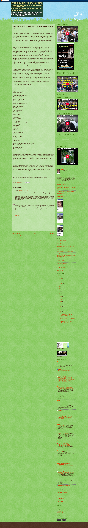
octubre (60, 281)
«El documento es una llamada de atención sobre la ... (67, 316)
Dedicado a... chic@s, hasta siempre (63, 458)
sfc (23, 184)
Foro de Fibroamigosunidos (61, 244)
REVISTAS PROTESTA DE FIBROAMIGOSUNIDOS (65, 189)
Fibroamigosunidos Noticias (62, 440)
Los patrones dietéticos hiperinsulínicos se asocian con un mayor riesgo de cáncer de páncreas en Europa (66, 362)
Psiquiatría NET (60, 369)
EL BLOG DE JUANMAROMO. (63, 492)
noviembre (60, 280)
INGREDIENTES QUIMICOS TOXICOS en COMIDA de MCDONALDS (66, 322)
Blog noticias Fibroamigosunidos (62, 263)
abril (59, 291)
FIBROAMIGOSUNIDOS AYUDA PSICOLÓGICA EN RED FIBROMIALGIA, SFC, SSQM (66, 256)
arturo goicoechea (61, 393)
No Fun (59, 400)
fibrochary (58, 249)
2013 (59, 275)
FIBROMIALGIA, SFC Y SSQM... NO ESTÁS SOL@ (65, 246)
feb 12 (61, 309)
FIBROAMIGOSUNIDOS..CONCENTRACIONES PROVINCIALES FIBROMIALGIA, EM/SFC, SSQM (65, 251)
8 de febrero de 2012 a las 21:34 (24, 204)
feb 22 (61, 304)
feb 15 (61, 307)
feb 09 (61, 311)
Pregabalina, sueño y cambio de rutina (63, 411)
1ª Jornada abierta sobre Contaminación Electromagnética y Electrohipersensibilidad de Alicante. (66, 466)
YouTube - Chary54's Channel (63, 457)
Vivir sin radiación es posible (61, 240)
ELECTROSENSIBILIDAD (61, 260)
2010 (59, 328)
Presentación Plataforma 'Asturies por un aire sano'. (65, 440)
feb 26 (61, 301)
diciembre (60, 278)
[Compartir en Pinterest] (29, 182)
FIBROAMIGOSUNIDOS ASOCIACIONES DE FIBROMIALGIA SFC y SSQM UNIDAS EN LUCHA (65, 258)
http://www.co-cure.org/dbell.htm (18, 180)
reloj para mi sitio (61, 512)
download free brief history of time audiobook (64, 404)
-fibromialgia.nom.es (60, 270)
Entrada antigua (51, 233)
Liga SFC (59, 495)
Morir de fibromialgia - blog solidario (64, 478)
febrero (60, 294)
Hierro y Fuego (59, 243)
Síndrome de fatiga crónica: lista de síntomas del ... (67, 320)
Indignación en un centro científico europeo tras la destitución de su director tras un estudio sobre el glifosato (66, 388)
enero (60, 325)
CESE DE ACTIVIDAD (61, 479)
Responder (17, 200)
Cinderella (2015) (60, 451)
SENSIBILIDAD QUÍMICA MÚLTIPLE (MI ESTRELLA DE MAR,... (66, 188)
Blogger (49, 525)
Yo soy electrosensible (61, 403)
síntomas (26, 184)
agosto (60, 285)
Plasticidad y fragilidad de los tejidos (63, 394)
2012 (59, 277)
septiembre (60, 283)
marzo (60, 293)
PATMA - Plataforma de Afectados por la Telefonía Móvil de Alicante (64, 464)
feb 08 (61, 312)
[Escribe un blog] (26, 182)
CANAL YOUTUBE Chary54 (61, 261)
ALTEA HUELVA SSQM (61, 267)
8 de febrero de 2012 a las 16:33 (23, 190)
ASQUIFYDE (59, 266)
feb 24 (61, 302)
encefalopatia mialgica (19, 184)
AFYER (59, 424)
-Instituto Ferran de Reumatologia (62, 269)
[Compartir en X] (27, 182)
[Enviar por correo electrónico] (25, 182)
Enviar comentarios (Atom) (20, 235)
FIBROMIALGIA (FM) (60, 193)
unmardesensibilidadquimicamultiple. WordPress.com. (64, 486)
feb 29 (61, 296)
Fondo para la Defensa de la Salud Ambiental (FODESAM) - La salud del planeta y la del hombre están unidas (65, 417)
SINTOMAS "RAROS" (60, 196)
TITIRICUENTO (59, 241)
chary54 (16, 204)
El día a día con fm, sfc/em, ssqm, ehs (64, 386)
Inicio (34, 233)
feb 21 (61, 306)
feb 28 (61, 298)
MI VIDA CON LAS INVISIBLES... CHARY (64, 184)
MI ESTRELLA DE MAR (62, 376)
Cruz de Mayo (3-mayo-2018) (62, 425)
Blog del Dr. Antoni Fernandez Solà (63, 450)
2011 (59, 327)
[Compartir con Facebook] (28, 182)
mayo (60, 290)
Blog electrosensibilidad (60, 264)
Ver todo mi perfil (59, 181)
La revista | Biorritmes (61, 471)
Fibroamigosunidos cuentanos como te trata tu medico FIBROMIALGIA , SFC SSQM (65, 254)
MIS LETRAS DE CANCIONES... (62, 185)
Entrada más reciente (16, 233)
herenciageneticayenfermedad (62, 361)
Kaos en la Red (60, 501)
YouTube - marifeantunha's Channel (64, 431)
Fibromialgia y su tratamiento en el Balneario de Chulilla (65, 247)
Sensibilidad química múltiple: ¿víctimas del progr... (67, 318)
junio (59, 288)
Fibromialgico (60, 410)
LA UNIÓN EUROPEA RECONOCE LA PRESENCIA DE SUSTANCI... (65, 315)
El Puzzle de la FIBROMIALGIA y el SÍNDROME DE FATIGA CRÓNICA (64, 444)
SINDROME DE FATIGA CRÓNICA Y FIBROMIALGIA (64, 498)
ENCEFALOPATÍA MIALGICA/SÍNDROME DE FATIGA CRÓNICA (66, 192)
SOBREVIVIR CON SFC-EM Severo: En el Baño (65, 445)
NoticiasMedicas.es (60, 507)
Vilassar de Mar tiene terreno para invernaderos (64, 486)
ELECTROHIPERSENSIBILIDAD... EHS (63, 195)
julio (59, 286)
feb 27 (61, 299)
